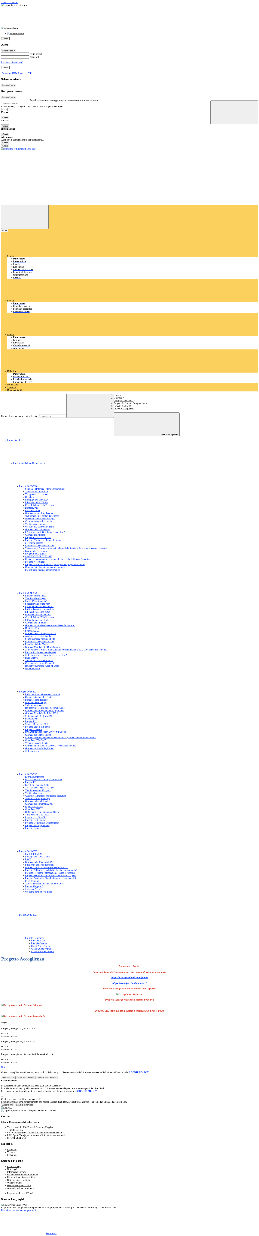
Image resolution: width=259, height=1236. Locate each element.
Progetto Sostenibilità (35, 820)
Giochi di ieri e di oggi (35, 702)
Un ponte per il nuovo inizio (38, 891)
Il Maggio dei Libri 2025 (37, 620)
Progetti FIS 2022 (33, 854)
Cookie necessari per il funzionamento (19, 1099)
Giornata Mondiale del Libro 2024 (41, 713)
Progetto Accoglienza (35, 561)
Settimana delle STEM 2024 (38, 716)
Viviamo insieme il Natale (37, 743)
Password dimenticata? (12, 62)
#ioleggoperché (32, 751)
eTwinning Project (34, 543)
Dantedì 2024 (31, 718)
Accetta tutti (47, 1078)
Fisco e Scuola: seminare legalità (40, 652)
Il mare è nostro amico (35, 595)
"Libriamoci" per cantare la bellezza (42, 516)
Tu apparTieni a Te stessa (37, 814)
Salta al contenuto (9, 2)
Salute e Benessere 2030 (36, 724)
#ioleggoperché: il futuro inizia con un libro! (46, 655)
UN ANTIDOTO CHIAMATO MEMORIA (46, 732)
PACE (28, 859)
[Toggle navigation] (25, 217)
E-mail (33, 100)
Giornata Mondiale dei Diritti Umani (42, 647)
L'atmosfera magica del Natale (39, 545)
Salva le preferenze (24, 1105)
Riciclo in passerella (34, 497)
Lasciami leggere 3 (34, 886)
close (4, 230)
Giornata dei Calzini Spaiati (38, 735)
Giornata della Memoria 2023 (39, 804)
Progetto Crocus (32, 828)
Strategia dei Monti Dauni (37, 856)
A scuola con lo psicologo (37, 798)
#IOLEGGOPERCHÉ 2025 (38, 556)
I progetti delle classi (123, 400)
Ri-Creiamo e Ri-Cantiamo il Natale (42, 812)
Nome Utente (36, 53)
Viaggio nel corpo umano (37, 494)
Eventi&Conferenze (34, 777)
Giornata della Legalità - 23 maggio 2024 (44, 710)
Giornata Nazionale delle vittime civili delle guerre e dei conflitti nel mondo (60, 737)
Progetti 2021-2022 (28, 851)
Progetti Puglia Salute (35, 553)
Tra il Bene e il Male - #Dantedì (40, 787)
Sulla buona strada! (34, 705)
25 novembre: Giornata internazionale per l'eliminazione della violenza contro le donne (66, 548)
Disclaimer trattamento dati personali (18, 1210)
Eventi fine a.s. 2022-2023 (37, 785)
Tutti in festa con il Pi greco (38, 790)
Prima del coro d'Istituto (36, 699)
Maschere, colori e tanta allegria (40, 518)
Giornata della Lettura (35, 622)
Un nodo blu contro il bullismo (39, 526)
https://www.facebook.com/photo (129, 977)
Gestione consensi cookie (19, 1185)
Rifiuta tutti (25, 1078)
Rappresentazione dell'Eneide (39, 697)
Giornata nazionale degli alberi (39, 748)
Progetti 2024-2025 (28, 593)
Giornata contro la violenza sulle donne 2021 (46, 867)
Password (34, 57)
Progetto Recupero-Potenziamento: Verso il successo (50, 873)
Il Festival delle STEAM (36, 502)
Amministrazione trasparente (20, 1188)
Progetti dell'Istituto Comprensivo (129, 403)
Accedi (5, 39)
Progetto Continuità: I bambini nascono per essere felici (51, 878)
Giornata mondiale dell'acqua (39, 513)
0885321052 (17, 1130)
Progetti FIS (31, 721)
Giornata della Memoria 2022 (39, 862)
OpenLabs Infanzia (34, 806)
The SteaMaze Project (35, 598)
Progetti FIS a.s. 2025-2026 (38, 537)
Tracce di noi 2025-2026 (36, 491)
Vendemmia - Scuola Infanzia (39, 660)
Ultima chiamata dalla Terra (38, 614)
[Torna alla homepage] (18, 148)
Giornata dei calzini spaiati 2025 (40, 633)
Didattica (118, 398)
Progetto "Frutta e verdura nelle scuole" (44, 540)
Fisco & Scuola (32, 510)
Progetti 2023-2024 (28, 691)
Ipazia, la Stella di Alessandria (39, 606)
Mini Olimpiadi (32, 668)
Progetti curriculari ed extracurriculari (42, 570)
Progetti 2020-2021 (28, 915)
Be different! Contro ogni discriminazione (45, 708)
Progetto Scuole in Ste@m (37, 726)
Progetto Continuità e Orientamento (42, 822)
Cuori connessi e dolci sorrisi (38, 521)
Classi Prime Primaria (41, 946)
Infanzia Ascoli (38, 940)
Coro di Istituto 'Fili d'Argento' (39, 505)
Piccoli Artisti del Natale (36, 644)
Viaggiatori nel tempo (35, 524)
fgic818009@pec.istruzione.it (39, 1135)
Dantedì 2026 (31, 507)
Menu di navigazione (169, 435)
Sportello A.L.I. (32, 630)
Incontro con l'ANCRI (35, 817)
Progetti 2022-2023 (28, 774)
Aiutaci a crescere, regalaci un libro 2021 (44, 883)
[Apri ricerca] (234, 112)
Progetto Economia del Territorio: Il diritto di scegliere (50, 875)
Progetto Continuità (34, 938)
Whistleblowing (14, 1182)
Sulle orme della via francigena (39, 864)
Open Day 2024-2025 (35, 740)
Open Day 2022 (32, 809)
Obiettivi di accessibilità (18, 1180)
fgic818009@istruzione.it (38, 1132)
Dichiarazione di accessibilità (21, 1177)
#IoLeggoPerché (33, 889)
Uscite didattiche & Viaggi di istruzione (43, 779)
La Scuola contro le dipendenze (40, 609)
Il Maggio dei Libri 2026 (37, 499)
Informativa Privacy (16, 1172)
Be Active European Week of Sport (42, 666)
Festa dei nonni (32, 881)
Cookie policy (14, 1166)
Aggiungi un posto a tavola (38, 636)
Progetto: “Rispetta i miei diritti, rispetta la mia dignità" (51, 870)
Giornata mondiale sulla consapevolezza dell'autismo (50, 625)
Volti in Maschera (33, 793)
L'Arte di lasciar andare (36, 551)
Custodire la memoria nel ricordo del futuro (45, 795)
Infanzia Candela (39, 943)
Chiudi (5, 118)
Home (117, 395)
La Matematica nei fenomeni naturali (42, 694)
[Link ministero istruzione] (14, 5)
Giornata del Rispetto (35, 534)
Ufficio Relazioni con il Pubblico (22, 1174)
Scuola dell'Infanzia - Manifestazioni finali (45, 489)
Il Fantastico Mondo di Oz (37, 612)
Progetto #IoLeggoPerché (37, 825)
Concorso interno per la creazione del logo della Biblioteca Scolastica (58, 559)
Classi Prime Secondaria (42, 951)
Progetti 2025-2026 (123, 406)
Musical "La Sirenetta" (36, 601)
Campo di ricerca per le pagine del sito (19, 416)
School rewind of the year (37, 603)
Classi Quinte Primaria (41, 948)
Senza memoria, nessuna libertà (40, 639)
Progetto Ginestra (33, 729)
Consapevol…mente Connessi (39, 663)
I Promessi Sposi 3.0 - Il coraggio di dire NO (46, 532)
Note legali (12, 1169)
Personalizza (8, 1078)
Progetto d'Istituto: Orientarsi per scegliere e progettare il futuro (55, 564)
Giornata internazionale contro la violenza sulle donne (50, 745)
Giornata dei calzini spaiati (37, 529)
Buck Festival (31, 657)
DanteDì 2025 (32, 628)
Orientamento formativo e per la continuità (45, 567)
